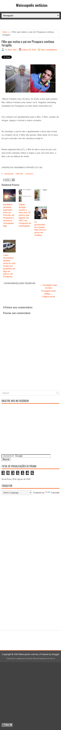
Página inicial (48, 296)
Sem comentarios (49, 49)
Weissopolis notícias (32, 5)
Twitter (19, 174)
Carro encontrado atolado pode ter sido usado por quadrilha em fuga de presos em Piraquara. (9, 266)
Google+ (29, 174)
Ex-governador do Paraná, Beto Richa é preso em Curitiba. (40, 228)
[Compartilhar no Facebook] (13, 179)
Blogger (55, 654)
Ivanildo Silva (31, 658)
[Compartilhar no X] (10, 179)
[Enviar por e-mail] (4, 179)
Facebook (8, 174)
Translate (55, 492)
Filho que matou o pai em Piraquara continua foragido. (28, 43)
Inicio (5, 32)
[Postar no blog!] (7, 179)
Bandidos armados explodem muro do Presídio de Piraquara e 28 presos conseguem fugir (8, 215)
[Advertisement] (31, 25)
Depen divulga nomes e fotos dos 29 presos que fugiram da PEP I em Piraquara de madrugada (25, 215)
